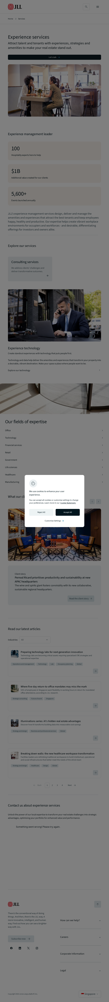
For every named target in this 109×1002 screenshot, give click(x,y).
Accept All (68, 512)
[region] (54, 501)
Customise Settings (54, 521)
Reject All (41, 512)
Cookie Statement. (68, 503)
